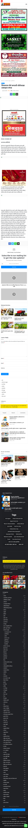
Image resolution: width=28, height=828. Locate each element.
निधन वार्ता (3, 396)
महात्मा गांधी (21, 544)
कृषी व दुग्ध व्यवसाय (6, 627)
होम (2, 380)
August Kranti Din (14, 521)
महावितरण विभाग (6, 736)
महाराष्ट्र (3, 386)
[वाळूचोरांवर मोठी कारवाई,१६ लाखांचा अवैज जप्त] (21, 458)
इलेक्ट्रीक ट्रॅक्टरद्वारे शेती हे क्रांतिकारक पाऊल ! (19, 319)
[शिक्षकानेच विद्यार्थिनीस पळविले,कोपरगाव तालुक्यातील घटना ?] (5, 418)
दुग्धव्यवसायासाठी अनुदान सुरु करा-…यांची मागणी (6, 318)
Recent (13, 412)
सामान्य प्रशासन (6, 794)
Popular (4, 412)
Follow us (5, 557)
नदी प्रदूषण (5, 690)
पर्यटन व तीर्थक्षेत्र (6, 708)
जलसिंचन (5, 672)
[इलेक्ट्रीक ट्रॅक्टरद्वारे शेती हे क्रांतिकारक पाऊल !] (21, 312)
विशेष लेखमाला (6, 768)
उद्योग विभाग (5, 619)
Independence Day (14, 528)
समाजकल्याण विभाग (6, 786)
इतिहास (4, 613)
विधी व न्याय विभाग (6, 762)
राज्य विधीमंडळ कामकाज (7, 744)
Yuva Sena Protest (16, 539)
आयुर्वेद (4, 611)
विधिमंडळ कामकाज (6, 760)
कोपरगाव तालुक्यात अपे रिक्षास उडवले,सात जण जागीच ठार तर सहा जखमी (17, 438)
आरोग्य (3, 394)
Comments (22, 412)
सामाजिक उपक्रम (6, 792)
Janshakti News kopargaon (14, 531)
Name (2, 358)
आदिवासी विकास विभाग (7, 607)
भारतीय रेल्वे (5, 722)
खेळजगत (5, 652)
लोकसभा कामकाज (6, 748)
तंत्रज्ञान (4, 674)
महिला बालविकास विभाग (7, 740)
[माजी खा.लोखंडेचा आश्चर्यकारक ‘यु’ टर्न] (5, 424)
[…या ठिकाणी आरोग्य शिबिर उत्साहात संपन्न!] (7, 474)
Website (3, 368)
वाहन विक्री (5, 758)
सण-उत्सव (5, 784)
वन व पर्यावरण (5, 750)
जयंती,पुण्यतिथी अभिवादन (7, 666)
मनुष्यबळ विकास (6, 728)
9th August (7, 518)
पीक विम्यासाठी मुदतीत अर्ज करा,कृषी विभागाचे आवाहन (20, 332)
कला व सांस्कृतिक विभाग (7, 625)
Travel (8, 539)
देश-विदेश (3, 384)
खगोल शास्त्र (5, 650)
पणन (4, 704)
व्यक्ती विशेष (5, 770)
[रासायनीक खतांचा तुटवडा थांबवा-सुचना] (7, 325)
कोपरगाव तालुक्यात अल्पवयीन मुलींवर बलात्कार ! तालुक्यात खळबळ (13, 428)
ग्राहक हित (5, 658)
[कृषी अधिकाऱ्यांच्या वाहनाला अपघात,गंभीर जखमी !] (21, 582)
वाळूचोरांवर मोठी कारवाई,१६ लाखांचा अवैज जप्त (20, 463)
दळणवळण (5, 676)
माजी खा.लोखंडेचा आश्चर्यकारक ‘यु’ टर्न (17, 422)
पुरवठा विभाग (5, 716)
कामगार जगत (6, 638)
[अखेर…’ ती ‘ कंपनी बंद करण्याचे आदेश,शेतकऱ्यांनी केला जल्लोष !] (14, 582)
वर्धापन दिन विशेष (6, 754)
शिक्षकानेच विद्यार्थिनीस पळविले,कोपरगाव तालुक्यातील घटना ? (18, 497)
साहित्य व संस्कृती (6, 796)
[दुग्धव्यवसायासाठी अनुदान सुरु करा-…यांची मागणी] (7, 311)
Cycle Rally (9, 526)
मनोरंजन (4, 730)
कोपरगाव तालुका (7, 80)
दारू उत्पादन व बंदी (6, 678)
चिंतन (4, 660)
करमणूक (4, 623)
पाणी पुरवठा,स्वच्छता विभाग (8, 714)
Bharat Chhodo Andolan (9, 523)
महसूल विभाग (5, 732)
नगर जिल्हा (5, 688)
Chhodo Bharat (20, 523)
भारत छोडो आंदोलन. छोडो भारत (11, 544)
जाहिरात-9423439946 (14, 8)
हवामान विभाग (5, 802)
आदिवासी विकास (6, 605)
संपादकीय (3, 388)
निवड (4, 696)
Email (2, 363)
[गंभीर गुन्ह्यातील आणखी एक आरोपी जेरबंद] (21, 472)
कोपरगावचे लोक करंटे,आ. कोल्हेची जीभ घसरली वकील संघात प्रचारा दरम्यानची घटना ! (18, 432)
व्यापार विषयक (5, 774)
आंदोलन (4, 609)
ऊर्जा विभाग (5, 621)
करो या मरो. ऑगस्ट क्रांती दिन (14, 541)
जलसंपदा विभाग (6, 670)
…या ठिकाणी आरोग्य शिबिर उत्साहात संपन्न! (6, 481)
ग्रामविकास (5, 656)
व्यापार (4, 772)
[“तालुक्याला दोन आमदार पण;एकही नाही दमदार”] (6, 582)
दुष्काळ (4, 682)
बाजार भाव (5, 720)
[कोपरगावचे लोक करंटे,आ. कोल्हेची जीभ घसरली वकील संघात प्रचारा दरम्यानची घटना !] (5, 433)
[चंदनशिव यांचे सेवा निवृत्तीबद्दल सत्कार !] (14, 587)
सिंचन (4, 798)
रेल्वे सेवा (4, 746)
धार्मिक (4, 686)
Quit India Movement (19, 536)
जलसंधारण (5, 668)
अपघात (4, 595)
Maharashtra (19, 534)
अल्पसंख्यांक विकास (6, 603)
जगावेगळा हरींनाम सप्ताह (7, 662)
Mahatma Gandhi (8, 536)
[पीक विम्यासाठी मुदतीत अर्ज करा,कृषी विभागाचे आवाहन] (21, 325)
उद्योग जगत (5, 617)
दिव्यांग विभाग (5, 680)
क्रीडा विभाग (5, 648)
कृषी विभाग (13, 80)
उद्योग (4, 615)
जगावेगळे (5, 664)
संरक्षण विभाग (5, 788)
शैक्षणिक (4, 780)
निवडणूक (3, 390)
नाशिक (4, 692)
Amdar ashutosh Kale (18, 518)
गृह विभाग (5, 654)
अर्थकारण (5, 601)
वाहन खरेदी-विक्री (6, 756)
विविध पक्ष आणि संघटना (7, 764)
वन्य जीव (4, 752)
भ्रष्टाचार (4, 726)
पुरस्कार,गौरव (5, 718)
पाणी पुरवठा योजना (6, 712)
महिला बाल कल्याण (6, 738)
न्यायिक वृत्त (5, 702)
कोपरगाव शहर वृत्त (6, 646)
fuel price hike (17, 526)
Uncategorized (7, 632)
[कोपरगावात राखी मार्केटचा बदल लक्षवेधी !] (6, 578)
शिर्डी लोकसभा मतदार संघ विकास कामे (10, 778)
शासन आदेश (5, 776)
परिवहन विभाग (6, 706)
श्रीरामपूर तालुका (6, 782)
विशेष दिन (5, 766)
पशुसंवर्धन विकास (6, 710)
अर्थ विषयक (6, 634)
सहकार (4, 790)
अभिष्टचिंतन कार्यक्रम (6, 599)
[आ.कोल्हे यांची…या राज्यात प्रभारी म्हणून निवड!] (14, 578)
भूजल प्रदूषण (5, 724)
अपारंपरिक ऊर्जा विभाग (7, 597)
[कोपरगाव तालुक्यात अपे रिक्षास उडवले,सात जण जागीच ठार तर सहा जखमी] (5, 439)
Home (3, 80)
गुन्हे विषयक (4, 392)
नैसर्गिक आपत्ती (6, 700)
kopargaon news (10, 534)
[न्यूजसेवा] (5, 4)
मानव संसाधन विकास (7, 742)
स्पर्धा (4, 800)
